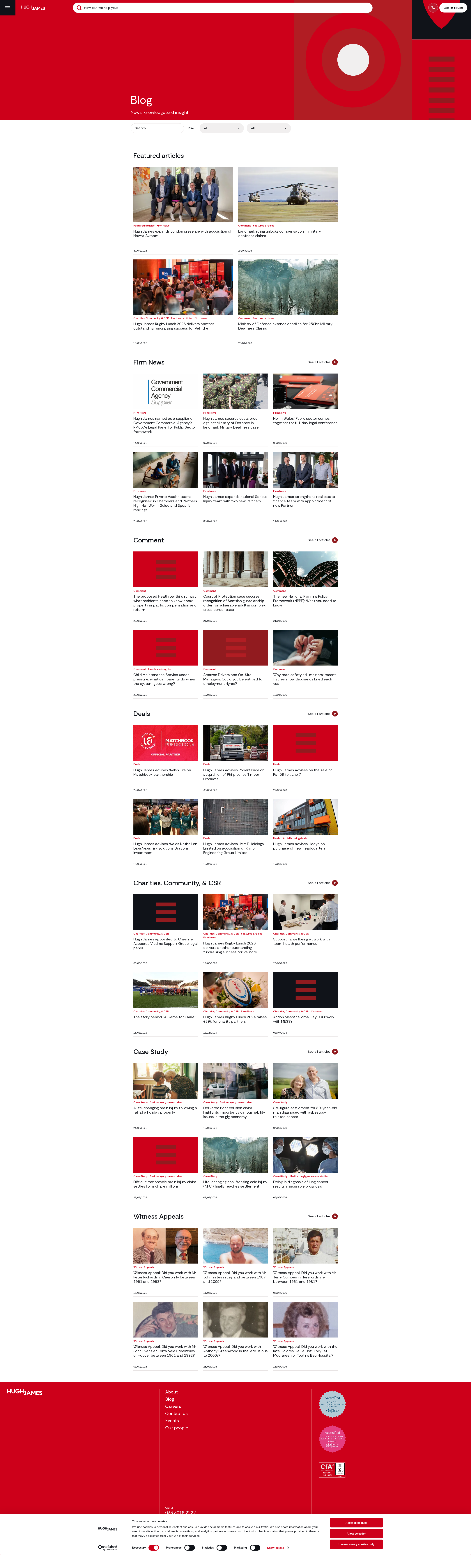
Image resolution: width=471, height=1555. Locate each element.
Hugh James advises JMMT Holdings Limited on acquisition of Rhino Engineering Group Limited (233, 848)
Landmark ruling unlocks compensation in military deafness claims (279, 233)
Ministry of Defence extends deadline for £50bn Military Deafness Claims (285, 326)
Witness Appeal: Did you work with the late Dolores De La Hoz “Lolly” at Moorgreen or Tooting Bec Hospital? (305, 1351)
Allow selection (356, 1533)
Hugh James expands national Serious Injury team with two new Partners (235, 498)
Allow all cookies (356, 1522)
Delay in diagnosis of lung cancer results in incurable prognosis (300, 1184)
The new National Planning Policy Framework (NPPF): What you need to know (304, 600)
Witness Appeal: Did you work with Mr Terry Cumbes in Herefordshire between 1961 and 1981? (304, 1277)
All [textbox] (206, 128)
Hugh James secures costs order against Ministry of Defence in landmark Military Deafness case (231, 422)
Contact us (176, 1413)
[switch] (189, 1548)
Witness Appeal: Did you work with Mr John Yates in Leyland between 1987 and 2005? (234, 1277)
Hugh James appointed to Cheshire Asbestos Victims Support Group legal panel (165, 943)
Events (172, 1420)
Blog (169, 1399)
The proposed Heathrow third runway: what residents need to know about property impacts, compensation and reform (165, 603)
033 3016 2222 (180, 1512)
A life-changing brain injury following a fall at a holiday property (165, 1110)
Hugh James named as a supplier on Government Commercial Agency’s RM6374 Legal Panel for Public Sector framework (164, 425)
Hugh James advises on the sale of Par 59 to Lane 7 (302, 772)
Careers (173, 1406)
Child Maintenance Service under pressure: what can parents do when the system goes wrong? (164, 679)
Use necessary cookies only (356, 1544)
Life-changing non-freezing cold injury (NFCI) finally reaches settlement (235, 1184)
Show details (275, 1547)
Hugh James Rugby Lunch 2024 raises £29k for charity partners (235, 1019)
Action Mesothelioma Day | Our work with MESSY (303, 1019)
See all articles (319, 362)
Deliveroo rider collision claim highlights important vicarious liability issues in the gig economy (234, 1112)
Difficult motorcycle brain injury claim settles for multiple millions (164, 1184)
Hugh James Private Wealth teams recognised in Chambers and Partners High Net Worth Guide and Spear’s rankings (165, 503)
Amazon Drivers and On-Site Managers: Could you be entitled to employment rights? (232, 679)
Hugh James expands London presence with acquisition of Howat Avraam (182, 233)
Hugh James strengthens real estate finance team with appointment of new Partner (304, 501)
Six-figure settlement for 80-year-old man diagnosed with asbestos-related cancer (305, 1112)
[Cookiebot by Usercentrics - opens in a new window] (108, 1548)
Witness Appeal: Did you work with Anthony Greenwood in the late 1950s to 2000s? (235, 1351)
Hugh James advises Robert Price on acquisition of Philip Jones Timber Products (233, 774)
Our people (176, 1428)
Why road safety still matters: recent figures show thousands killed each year (304, 679)
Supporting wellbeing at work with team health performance (301, 941)
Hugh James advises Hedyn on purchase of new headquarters (299, 846)
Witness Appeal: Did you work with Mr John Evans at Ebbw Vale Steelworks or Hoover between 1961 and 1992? (164, 1351)
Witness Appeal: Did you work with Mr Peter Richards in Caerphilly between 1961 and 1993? (164, 1277)
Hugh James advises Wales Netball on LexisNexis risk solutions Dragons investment (165, 848)
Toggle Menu (7, 7)
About (171, 1392)
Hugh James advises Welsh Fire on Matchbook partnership (162, 772)
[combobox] (222, 128)
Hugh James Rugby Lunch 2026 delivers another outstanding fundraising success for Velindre (173, 326)
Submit (79, 8)
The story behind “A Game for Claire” (164, 1017)
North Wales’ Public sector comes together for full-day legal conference (305, 420)
